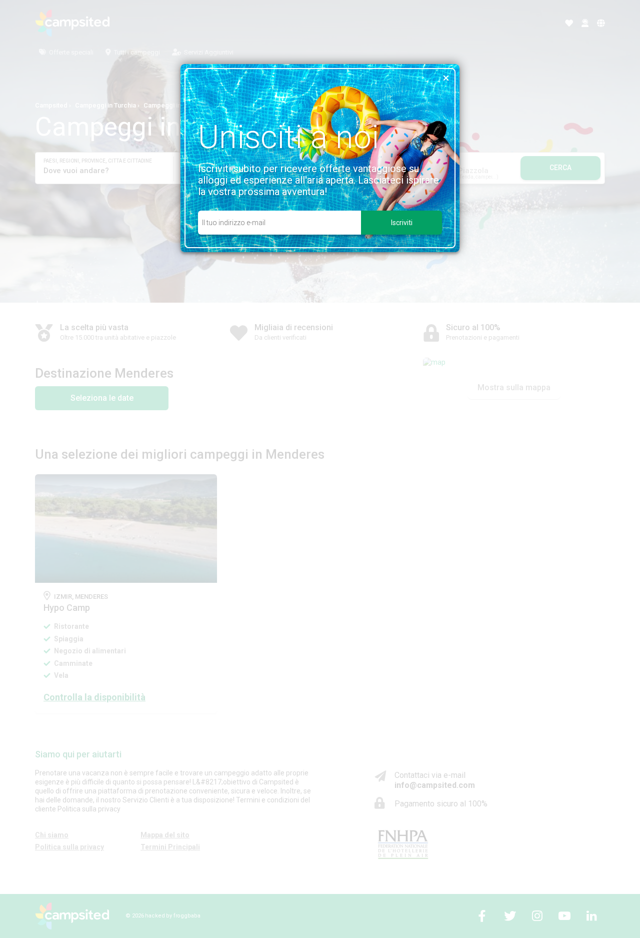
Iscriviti (401, 223)
